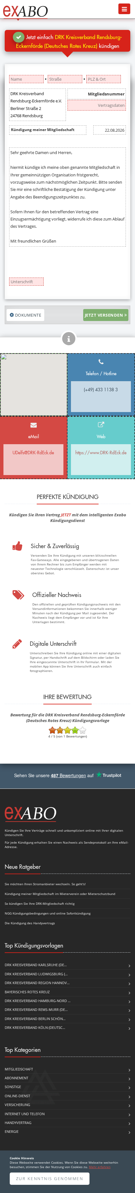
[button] (124, 8)
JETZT (66, 515)
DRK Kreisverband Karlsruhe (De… (36, 964)
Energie (12, 1131)
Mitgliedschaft (19, 1069)
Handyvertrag (18, 1122)
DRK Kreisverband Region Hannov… (37, 982)
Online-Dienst (17, 1095)
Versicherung (17, 1104)
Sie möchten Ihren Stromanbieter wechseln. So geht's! (45, 884)
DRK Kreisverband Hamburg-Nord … (38, 1000)
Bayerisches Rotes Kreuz (27, 991)
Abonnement (16, 1077)
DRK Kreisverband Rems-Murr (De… (36, 1009)
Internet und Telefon (25, 1113)
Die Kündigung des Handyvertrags (30, 923)
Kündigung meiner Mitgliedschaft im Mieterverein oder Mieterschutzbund (60, 894)
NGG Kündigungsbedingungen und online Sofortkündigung (47, 913)
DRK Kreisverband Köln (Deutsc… (35, 1027)
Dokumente (27, 315)
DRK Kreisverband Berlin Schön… (35, 1018)
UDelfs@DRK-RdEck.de (33, 453)
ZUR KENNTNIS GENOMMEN (50, 1178)
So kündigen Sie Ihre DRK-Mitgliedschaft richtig (39, 903)
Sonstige (13, 1086)
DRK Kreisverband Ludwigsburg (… (36, 974)
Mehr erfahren (100, 1167)
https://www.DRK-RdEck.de (101, 453)
